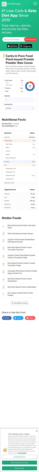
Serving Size (8, 104)
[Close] (37, 431)
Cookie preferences (19, 457)
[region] (19, 450)
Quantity (7, 96)
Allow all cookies (19, 468)
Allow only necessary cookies (19, 462)
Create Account (30, 39)
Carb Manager (12, 4)
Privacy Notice (22, 453)
